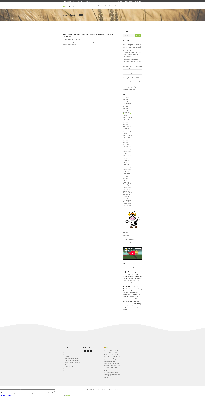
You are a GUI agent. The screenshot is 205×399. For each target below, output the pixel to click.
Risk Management (127, 241)
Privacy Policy (119, 5)
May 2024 (125, 123)
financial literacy (138, 289)
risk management (129, 299)
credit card (125, 278)
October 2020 (126, 191)
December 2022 (127, 149)
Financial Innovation (135, 286)
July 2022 (125, 158)
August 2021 (126, 173)
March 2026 (126, 101)
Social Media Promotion (135, 301)
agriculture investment (128, 276)
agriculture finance (132, 274)
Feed (106, 347)
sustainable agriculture (129, 305)
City (106, 5)
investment (126, 296)
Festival (111, 5)
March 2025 (126, 110)
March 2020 (126, 198)
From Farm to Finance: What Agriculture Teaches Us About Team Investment (132, 61)
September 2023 (127, 135)
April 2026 (125, 99)
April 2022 (125, 162)
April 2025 (125, 108)
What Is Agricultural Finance (71, 358)
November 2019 (127, 205)
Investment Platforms (133, 296)
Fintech (129, 290)
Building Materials (129, 1)
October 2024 (126, 115)
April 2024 (125, 124)
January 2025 (126, 112)
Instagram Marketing (136, 294)
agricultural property (132, 268)
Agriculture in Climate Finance (72, 360)
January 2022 (126, 166)
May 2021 (125, 178)
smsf (124, 301)
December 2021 (127, 167)
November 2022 (127, 151)
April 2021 (125, 180)
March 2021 (126, 182)
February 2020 (127, 200)
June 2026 (126, 97)
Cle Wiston (70, 6)
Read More (65, 48)
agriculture (128, 271)
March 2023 (126, 144)
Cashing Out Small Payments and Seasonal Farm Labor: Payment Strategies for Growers (131, 87)
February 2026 (127, 103)
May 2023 (125, 140)
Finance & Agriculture (128, 239)
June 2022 (126, 160)
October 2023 (126, 133)
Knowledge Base (138, 1)
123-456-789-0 (67, 1)
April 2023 (125, 142)
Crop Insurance (131, 278)
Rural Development (137, 299)
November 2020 (127, 189)
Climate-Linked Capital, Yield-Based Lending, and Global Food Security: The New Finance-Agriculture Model (132, 45)
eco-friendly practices (131, 282)
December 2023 (127, 130)
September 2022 (127, 155)
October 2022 (126, 153)
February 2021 (127, 184)
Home (92, 5)
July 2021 (125, 175)
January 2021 (126, 185)
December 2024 (127, 114)
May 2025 (125, 106)
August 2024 (126, 119)
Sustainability (136, 304)
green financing (126, 292)
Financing (125, 290)
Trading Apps (130, 307)
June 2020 (126, 196)
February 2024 (127, 126)
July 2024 (125, 121)
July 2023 (125, 139)
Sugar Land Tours (69, 366)
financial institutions (128, 289)
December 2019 (127, 203)
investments (126, 298)
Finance (125, 237)
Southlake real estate (127, 303)
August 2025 (126, 105)
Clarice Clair (77, 39)
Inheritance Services (127, 294)
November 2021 (127, 169)
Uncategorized (127, 242)
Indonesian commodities (134, 292)
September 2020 (127, 193)
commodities (138, 276)
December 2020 (127, 187)
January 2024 (126, 128)
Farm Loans (132, 283)
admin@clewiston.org (78, 1)
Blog (102, 5)
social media (128, 301)
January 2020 (126, 202)
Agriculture (120, 1)
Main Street (87, 1)
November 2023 (127, 131)
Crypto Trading (129, 280)
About (97, 5)
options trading (133, 298)
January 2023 (126, 148)
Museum (67, 356)
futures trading (134, 290)
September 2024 (127, 117)
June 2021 (126, 176)
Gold (138, 290)
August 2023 (126, 137)
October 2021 (126, 171)
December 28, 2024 (68, 39)
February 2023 (127, 146)
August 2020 (126, 194)
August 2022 (126, 157)
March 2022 (126, 164)
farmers (128, 283)
